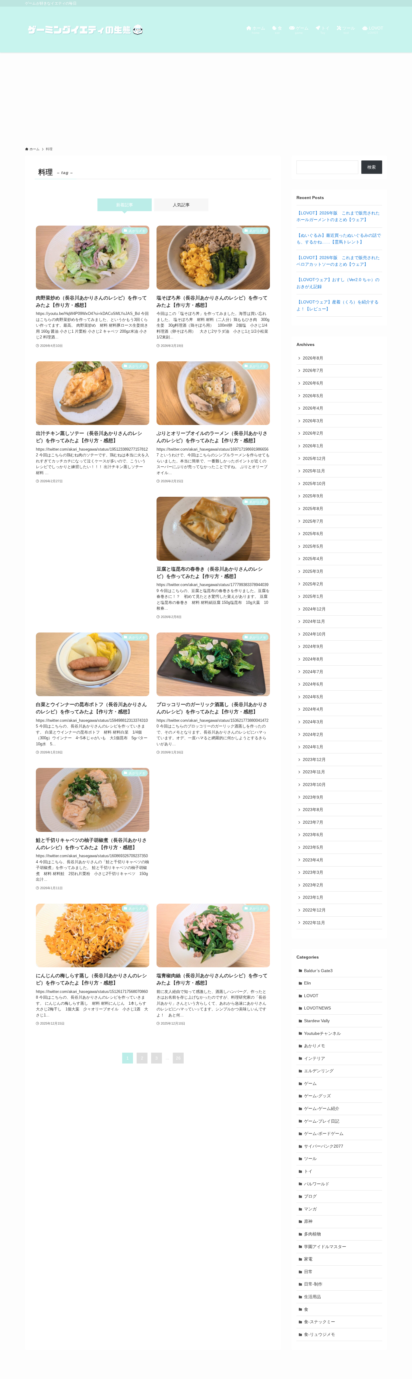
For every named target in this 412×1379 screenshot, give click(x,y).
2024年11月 (314, 621)
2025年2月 (313, 584)
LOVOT (311, 995)
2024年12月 (314, 609)
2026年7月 (313, 370)
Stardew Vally (317, 1020)
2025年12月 (314, 458)
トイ (308, 1171)
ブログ (310, 1196)
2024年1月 (313, 746)
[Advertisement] (206, 97)
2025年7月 (313, 521)
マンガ (310, 1208)
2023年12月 (314, 759)
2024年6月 (313, 684)
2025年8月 (313, 508)
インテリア (314, 1058)
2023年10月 (314, 784)
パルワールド (316, 1183)
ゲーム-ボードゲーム (324, 1133)
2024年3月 (313, 721)
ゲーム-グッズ (317, 1095)
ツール (310, 1158)
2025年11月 (314, 470)
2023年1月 (313, 897)
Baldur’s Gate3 (318, 970)
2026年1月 (313, 445)
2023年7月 (313, 822)
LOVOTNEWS (317, 1008)
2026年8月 (313, 358)
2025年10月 (314, 483)
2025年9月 (313, 495)
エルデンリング (319, 1070)
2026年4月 (313, 408)
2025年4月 (313, 558)
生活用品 (312, 1296)
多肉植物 (312, 1234)
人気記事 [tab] (181, 204)
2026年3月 (313, 420)
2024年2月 (313, 734)
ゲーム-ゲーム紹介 (321, 1108)
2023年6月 (313, 834)
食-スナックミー (319, 1321)
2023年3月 (313, 872)
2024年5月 (313, 696)
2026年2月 (313, 433)
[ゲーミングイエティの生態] (85, 29)
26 (178, 1058)
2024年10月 (314, 634)
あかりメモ (314, 1045)
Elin (307, 983)
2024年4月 (313, 709)
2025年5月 (313, 546)
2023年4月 (313, 860)
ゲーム (310, 1083)
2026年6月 (313, 383)
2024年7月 (313, 671)
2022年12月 (314, 910)
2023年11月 (314, 771)
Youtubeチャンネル (322, 1033)
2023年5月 (313, 847)
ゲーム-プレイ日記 (321, 1121)
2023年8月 (313, 809)
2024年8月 (313, 659)
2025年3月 (313, 571)
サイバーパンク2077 (323, 1146)
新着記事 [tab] (124, 204)
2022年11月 (314, 922)
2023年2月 (313, 885)
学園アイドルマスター (325, 1246)
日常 (308, 1271)
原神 (308, 1221)
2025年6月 (313, 533)
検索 (371, 167)
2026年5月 (313, 395)
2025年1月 (313, 596)
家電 (308, 1259)
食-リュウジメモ (319, 1334)
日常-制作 (313, 1284)
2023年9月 (313, 797)
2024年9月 (313, 646)
